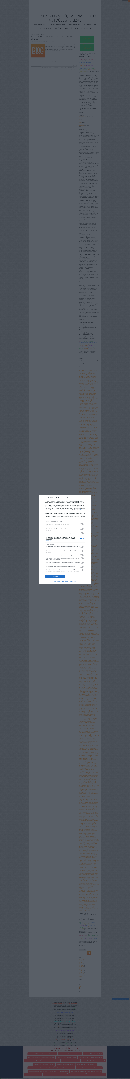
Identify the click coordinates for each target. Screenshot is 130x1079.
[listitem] (65, 521)
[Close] (88, 498)
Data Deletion (57, 581)
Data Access (65, 581)
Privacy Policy (73, 581)
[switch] (82, 524)
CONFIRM (55, 576)
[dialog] (65, 539)
